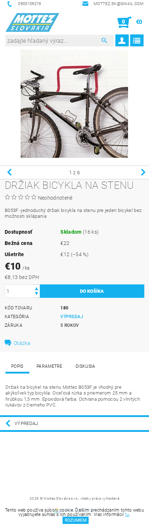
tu (127, 514)
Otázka (22, 343)
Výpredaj (71, 316)
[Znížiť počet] (36, 294)
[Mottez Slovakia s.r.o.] (32, 22)
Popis (17, 366)
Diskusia (85, 366)
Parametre (50, 366)
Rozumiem (75, 520)
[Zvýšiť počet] (36, 287)
